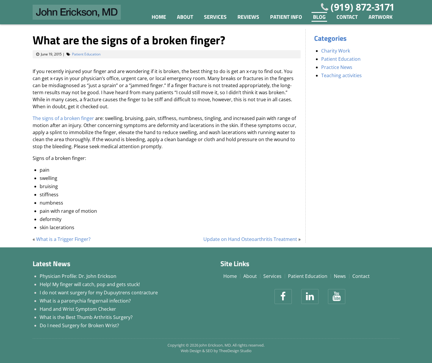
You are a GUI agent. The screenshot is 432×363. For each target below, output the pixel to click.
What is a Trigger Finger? (63, 239)
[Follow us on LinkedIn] (310, 296)
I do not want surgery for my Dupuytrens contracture (99, 292)
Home (159, 17)
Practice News (336, 67)
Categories (330, 38)
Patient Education (86, 54)
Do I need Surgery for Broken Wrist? (79, 325)
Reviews (248, 17)
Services (215, 17)
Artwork (381, 17)
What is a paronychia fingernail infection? (85, 301)
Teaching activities (341, 75)
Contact (347, 17)
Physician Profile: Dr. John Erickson (78, 276)
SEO (209, 350)
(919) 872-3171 (363, 7)
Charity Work (335, 51)
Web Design (191, 350)
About (185, 17)
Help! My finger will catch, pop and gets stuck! (90, 284)
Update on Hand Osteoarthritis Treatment (250, 239)
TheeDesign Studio (235, 350)
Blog (319, 17)
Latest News (51, 263)
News (340, 276)
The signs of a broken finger (63, 118)
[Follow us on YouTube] (336, 296)
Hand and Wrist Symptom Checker (78, 309)
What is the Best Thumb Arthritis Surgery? (86, 317)
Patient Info (286, 17)
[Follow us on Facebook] (283, 296)
